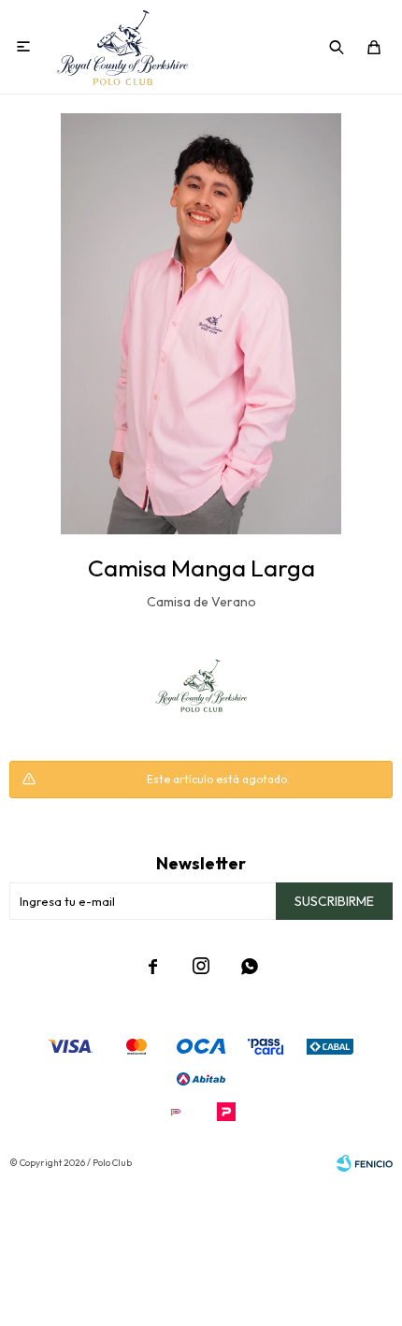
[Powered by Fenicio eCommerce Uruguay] (365, 1163)
